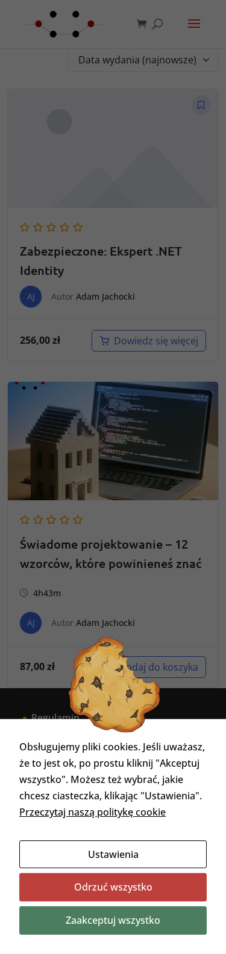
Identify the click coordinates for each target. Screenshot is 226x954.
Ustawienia (113, 854)
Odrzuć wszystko (113, 887)
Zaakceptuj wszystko (113, 920)
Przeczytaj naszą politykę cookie (92, 812)
